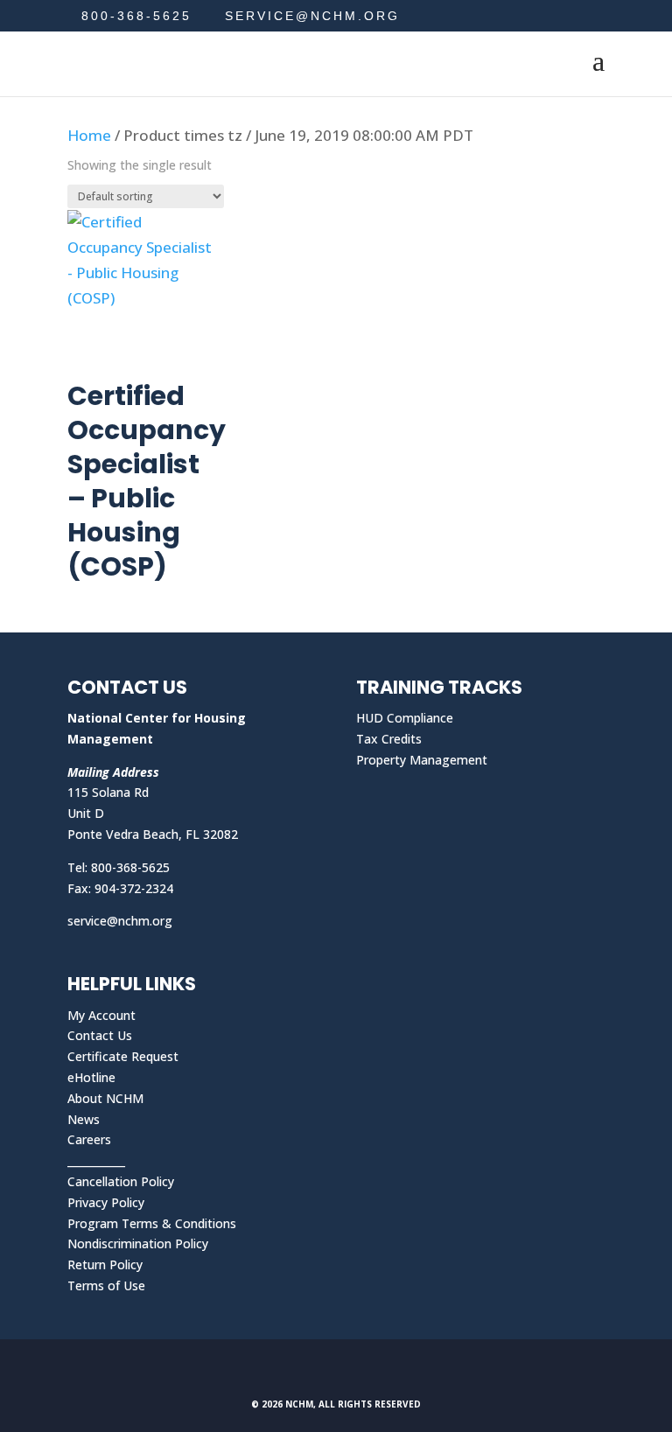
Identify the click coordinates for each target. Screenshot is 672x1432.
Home (89, 135)
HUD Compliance (404, 717)
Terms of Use (106, 1285)
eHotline (91, 1077)
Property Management (421, 759)
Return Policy (105, 1264)
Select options (147, 334)
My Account (101, 1015)
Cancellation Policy (120, 1181)
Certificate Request (122, 1056)
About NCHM (105, 1098)
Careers (89, 1139)
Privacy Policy (105, 1202)
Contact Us (99, 1035)
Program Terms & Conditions (151, 1223)
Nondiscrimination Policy (137, 1243)
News (83, 1119)
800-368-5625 (136, 16)
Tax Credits (389, 738)
